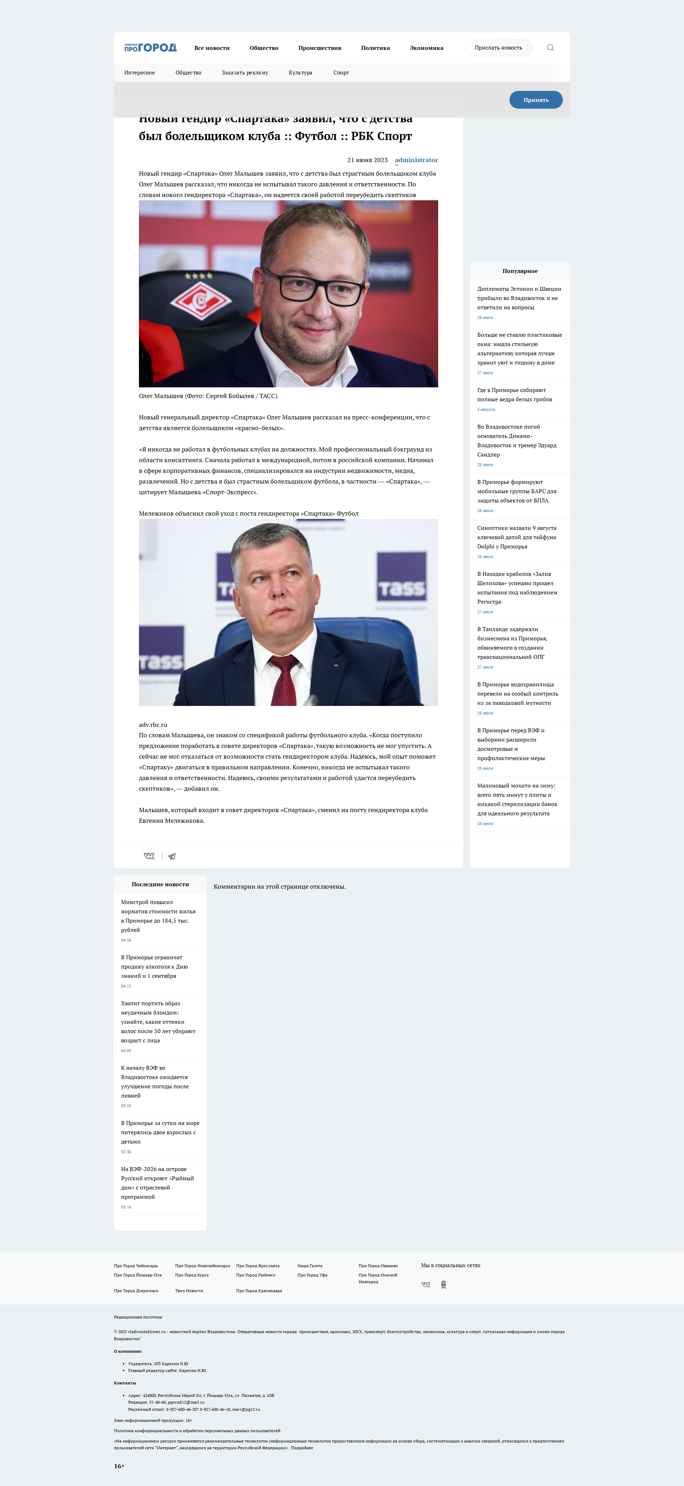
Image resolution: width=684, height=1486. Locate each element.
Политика (375, 47)
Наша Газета (309, 1265)
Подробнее (302, 1447)
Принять (536, 99)
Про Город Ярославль (258, 1265)
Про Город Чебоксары (136, 1265)
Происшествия (320, 47)
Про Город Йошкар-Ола (138, 1275)
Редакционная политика (138, 1317)
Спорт (341, 72)
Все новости (212, 47)
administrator (416, 160)
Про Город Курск (192, 1275)
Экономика (427, 47)
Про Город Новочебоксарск (202, 1265)
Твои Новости (189, 1290)
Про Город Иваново (378, 1265)
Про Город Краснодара (259, 1290)
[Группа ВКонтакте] (426, 1285)
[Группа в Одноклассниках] (443, 1285)
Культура (300, 72)
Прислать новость (498, 47)
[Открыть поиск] (550, 48)
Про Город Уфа (312, 1275)
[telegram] (174, 856)
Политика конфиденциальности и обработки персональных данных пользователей (197, 1430)
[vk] (150, 856)
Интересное (139, 72)
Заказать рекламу (245, 72)
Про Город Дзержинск (136, 1290)
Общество (264, 47)
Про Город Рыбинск (255, 1275)
